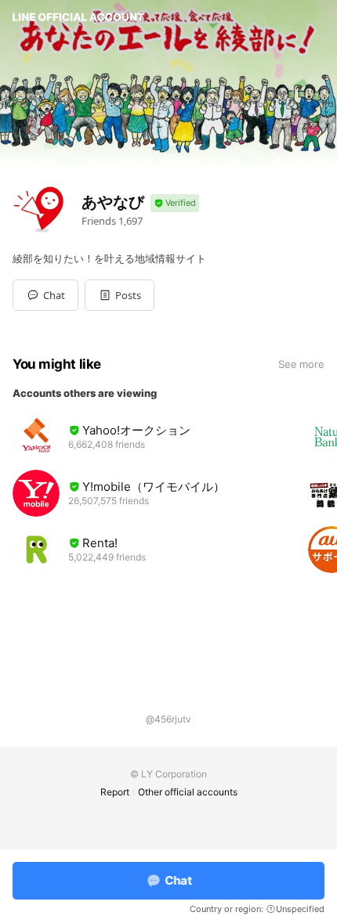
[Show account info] (174, 203)
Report (114, 792)
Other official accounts (187, 792)
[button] (119, 295)
